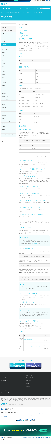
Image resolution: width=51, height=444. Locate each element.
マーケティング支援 (30, 441)
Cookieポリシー (11, 400)
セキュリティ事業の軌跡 (4, 416)
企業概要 (16, 400)
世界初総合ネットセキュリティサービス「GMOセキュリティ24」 (10, 413)
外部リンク (22, 37)
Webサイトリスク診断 (30, 413)
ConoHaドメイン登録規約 (8, 398)
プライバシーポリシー (4, 400)
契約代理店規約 (15, 399)
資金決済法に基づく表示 (32, 399)
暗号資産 (47, 441)
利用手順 (22, 33)
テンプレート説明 (24, 30)
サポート (43, 4)
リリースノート (36, 8)
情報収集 (39, 441)
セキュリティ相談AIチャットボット (40, 413)
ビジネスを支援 (19, 441)
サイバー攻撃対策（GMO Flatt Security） (32, 415)
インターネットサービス (4, 441)
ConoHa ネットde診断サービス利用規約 (37, 398)
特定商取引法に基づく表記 (23, 399)
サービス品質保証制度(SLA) (41, 399)
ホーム (2, 12)
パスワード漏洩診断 (23, 413)
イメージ (22, 12)
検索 (48, 8)
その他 (8, 442)
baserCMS (40, 12)
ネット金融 (43, 441)
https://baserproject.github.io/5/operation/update (34, 346)
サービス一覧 (39, 4)
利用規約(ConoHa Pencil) (8, 399)
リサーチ (35, 441)
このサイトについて (20, 8)
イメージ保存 (34, 243)
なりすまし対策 (41, 415)
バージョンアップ (24, 35)
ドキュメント (5, 8)
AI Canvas (32, 4)
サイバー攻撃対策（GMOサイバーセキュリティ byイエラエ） (16, 415)
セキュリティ (24, 441)
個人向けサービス (3, 442)
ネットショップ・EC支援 (12, 441)
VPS (25, 4)
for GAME (28, 4)
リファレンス (31, 8)
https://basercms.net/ (28, 339)
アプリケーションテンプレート (31, 12)
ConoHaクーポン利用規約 (26, 398)
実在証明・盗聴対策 (3, 415)
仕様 (21, 32)
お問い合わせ (48, 399)
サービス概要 (21, 400)
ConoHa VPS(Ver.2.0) (15, 12)
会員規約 (2, 398)
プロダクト (26, 8)
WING (23, 4)
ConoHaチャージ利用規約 (17, 398)
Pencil (35, 4)
